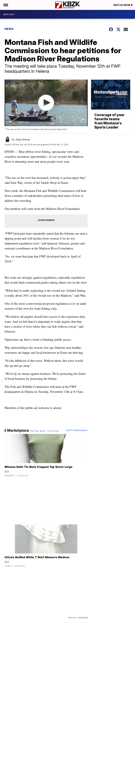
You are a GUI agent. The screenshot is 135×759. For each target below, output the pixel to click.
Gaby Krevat (23, 139)
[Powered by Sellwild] (83, 617)
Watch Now (122, 5)
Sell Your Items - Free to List (44, 431)
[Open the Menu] (5, 5)
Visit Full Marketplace (77, 430)
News (9, 29)
